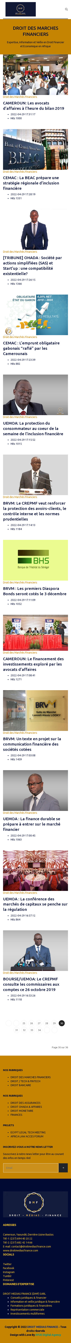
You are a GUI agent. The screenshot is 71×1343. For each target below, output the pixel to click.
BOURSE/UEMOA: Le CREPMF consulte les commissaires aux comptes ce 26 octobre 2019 (31, 984)
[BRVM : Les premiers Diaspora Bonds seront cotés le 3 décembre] (35, 559)
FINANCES (16, 1114)
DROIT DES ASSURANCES (26, 1102)
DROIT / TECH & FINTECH (25, 1081)
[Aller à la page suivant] (47, 1030)
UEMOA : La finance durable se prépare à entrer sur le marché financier (31, 824)
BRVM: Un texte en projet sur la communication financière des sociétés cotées (32, 744)
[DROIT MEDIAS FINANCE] (20, 9)
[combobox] (66, 9)
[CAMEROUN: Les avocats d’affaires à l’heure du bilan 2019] (35, 74)
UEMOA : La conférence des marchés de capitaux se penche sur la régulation (35, 904)
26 (31, 1023)
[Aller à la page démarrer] (9, 1023)
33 (31, 1030)
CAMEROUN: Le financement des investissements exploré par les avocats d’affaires (33, 664)
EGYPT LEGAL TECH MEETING (28, 1132)
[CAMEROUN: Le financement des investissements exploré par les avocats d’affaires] (35, 632)
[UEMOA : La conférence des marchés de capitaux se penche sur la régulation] (35, 870)
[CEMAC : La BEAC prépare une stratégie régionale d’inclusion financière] (35, 149)
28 (46, 1023)
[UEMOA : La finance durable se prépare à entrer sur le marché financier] (35, 790)
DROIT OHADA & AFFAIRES (26, 1106)
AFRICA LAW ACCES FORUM (27, 1136)
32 (24, 1030)
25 (24, 1023)
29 (54, 1023)
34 (39, 1030)
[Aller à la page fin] (54, 1030)
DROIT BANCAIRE (21, 1085)
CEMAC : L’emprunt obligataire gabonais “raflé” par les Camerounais (31, 348)
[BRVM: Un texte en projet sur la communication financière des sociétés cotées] (35, 710)
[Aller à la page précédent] (16, 1023)
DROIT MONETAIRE (22, 1110)
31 (16, 1030)
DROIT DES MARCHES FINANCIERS (31, 1077)
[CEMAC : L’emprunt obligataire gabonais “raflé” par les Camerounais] (35, 314)
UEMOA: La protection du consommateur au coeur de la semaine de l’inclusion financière (33, 428)
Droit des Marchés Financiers (20, 96)
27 (39, 1023)
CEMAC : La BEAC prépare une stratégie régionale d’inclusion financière (31, 183)
